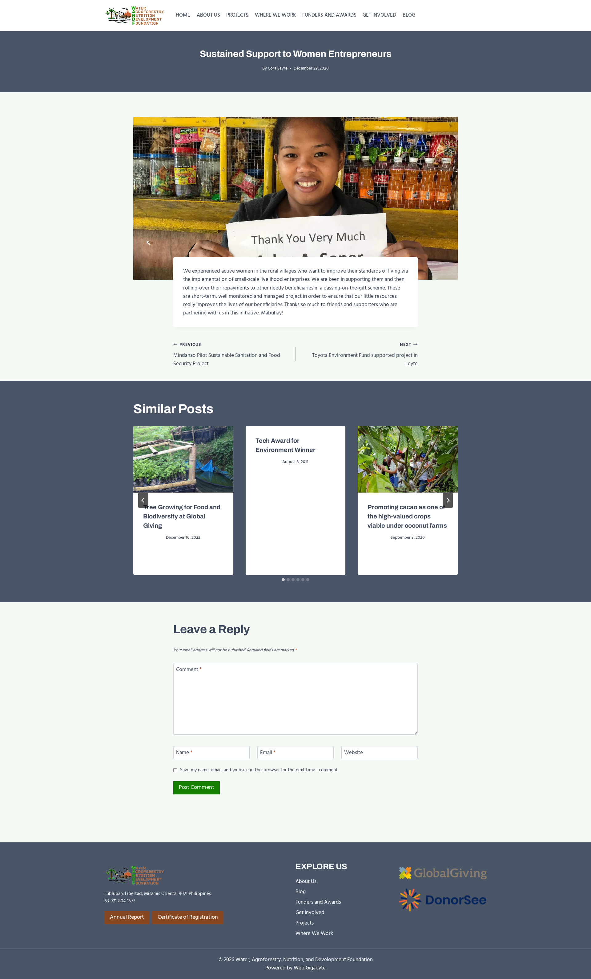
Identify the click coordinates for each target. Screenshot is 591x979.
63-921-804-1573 (119, 901)
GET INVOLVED (379, 15)
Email (267, 753)
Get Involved (310, 913)
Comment (189, 670)
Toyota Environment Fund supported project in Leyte (365, 355)
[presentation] (183, 459)
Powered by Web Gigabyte (295, 968)
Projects (305, 923)
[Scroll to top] (576, 973)
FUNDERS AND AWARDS (329, 15)
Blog (301, 892)
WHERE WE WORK (275, 15)
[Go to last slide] (143, 500)
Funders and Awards (318, 902)
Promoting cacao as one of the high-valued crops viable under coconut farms (407, 516)
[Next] (448, 500)
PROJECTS (237, 15)
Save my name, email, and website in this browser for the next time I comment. (259, 770)
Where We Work (314, 933)
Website (353, 753)
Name (184, 753)
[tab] (283, 579)
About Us (306, 881)
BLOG (409, 15)
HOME (183, 15)
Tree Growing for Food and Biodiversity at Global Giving (181, 516)
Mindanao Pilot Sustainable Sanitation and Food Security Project (226, 355)
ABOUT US (208, 15)
